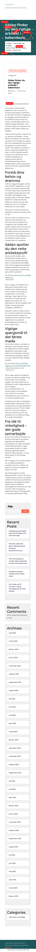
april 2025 (12, 723)
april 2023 (12, 880)
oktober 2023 (14, 830)
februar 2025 (13, 740)
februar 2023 (13, 896)
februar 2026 (13, 649)
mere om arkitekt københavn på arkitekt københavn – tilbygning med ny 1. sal (18, 365)
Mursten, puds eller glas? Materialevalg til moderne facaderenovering (17, 547)
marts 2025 (13, 732)
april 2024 (12, 797)
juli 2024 (12, 781)
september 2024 (15, 773)
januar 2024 (13, 814)
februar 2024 (13, 806)
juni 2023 (12, 863)
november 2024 (15, 756)
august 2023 (13, 847)
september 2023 (15, 838)
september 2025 (15, 682)
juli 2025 (12, 699)
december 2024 (15, 748)
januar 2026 (13, 657)
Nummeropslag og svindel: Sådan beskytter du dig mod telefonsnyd (18, 561)
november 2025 (15, 666)
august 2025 (13, 690)
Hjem (9, 43)
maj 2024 (12, 789)
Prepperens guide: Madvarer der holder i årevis (17, 574)
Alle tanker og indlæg (17, 71)
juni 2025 (12, 707)
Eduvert (8, 947)
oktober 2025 (14, 674)
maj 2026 (12, 633)
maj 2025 (12, 715)
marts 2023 (13, 888)
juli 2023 (12, 855)
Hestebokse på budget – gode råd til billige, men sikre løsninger (18, 533)
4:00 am (12, 91)
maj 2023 (12, 871)
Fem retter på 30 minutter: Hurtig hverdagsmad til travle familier (17, 587)
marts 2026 (13, 641)
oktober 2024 (14, 764)
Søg (10, 506)
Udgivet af (12, 75)
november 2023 (15, 822)
